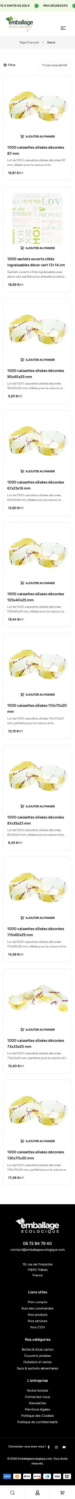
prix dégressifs (46, 6)
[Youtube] (64, 1447)
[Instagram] (56, 1447)
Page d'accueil (29, 42)
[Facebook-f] (48, 1447)
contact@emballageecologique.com (37, 1250)
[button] (37, 136)
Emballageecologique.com (35, 1458)
